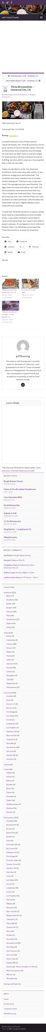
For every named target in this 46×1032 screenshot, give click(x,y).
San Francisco (11, 951)
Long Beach (11, 724)
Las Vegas (10, 716)
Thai (8, 679)
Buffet (9, 604)
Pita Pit (22, 560)
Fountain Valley (12, 860)
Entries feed (9, 1004)
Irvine (8, 876)
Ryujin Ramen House (13, 481)
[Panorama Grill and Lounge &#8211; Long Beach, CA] (10, 306)
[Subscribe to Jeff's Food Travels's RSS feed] (3, 2)
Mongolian (10, 675)
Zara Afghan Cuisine (26, 572)
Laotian (9, 671)
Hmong (9, 656)
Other (6, 769)
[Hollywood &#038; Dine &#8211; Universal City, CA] (10, 284)
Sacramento (11, 747)
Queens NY (11, 927)
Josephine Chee (10, 565)
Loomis (9, 892)
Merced (9, 900)
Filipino (9, 652)
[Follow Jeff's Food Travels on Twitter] (7, 2)
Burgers (9, 607)
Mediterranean (12, 804)
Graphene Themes (19, 1029)
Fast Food (8, 693)
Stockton (10, 759)
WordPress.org (10, 1013)
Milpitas (9, 903)
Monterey (10, 907)
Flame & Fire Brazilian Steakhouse (20, 489)
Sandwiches (11, 619)
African (9, 777)
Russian (9, 812)
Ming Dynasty (10, 537)
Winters (9, 974)
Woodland (10, 978)
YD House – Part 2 (30, 577)
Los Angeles (31, 95)
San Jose (9, 751)
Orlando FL (10, 739)
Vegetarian (10, 683)
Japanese (10, 664)
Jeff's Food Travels (10, 17)
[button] (18, 110)
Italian (8, 800)
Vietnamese (11, 687)
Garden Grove (12, 864)
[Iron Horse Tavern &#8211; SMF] (30, 284)
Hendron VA (11, 868)
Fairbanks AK (11, 852)
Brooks (9, 829)
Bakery (9, 780)
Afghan (9, 773)
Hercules (10, 872)
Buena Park (10, 833)
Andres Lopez (9, 572)
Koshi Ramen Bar (12, 505)
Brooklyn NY (11, 825)
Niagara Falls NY (12, 915)
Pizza (8, 615)
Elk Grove (10, 708)
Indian (8, 660)
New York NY (11, 735)
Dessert (9, 611)
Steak (8, 627)
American (16, 95)
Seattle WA (11, 755)
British (9, 788)
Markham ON (11, 731)
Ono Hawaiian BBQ (13, 497)
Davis (8, 700)
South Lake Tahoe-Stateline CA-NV (20, 967)
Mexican (9, 808)
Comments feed (10, 1009)
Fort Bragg (10, 712)
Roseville (10, 743)
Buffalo (9, 837)
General (7, 764)
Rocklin (9, 935)
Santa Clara (10, 959)
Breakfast (23, 95)
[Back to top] (40, 1026)
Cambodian (10, 640)
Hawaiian (10, 796)
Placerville (10, 923)
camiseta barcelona (12, 577)
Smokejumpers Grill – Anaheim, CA (24, 76)
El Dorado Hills (12, 844)
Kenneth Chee (10, 560)
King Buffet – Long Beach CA (17, 529)
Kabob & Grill (10, 513)
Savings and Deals (11, 984)
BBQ (8, 596)
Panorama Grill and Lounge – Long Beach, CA (9, 314)
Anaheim (9, 696)
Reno (8, 931)
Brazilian (9, 784)
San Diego (10, 947)
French (9, 792)
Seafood (9, 623)
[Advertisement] (23, 45)
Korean (9, 667)
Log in (6, 999)
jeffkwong (7, 95)
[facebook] (11, 2)
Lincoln (9, 720)
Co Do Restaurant (12, 521)
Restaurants (6, 97)
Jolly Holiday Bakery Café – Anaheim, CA (22, 81)
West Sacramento (13, 970)
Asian (6, 633)
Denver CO (10, 704)
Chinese (9, 644)
